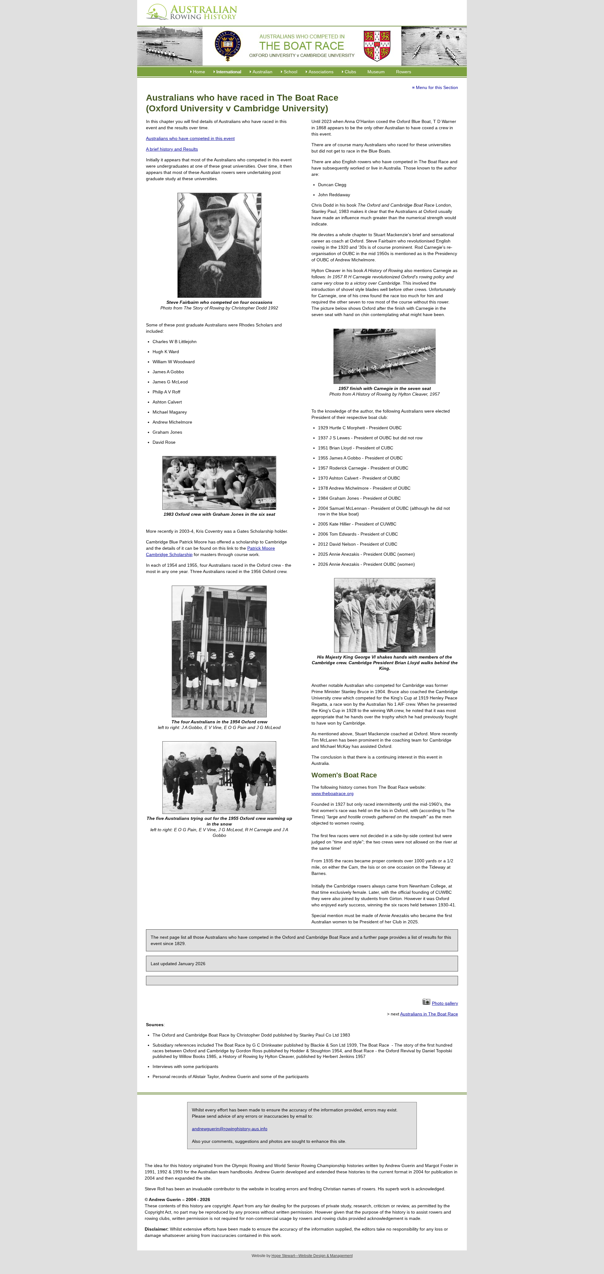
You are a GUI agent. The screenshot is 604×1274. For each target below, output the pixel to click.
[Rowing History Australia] (189, 22)
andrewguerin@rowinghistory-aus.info (229, 1128)
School (290, 71)
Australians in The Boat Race (429, 1013)
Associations (321, 71)
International (228, 71)
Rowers (403, 71)
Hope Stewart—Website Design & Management (312, 1256)
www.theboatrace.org (332, 793)
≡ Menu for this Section (435, 87)
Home (199, 71)
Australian (262, 71)
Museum (376, 71)
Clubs (350, 71)
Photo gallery (445, 1003)
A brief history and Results (172, 149)
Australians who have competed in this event (190, 138)
